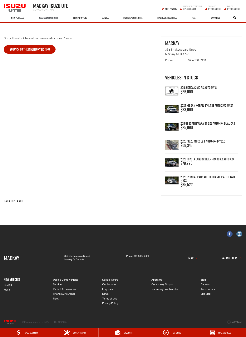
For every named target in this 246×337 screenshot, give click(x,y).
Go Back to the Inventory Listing (30, 49)
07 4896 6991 (192, 8)
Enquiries (215, 18)
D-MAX (8, 285)
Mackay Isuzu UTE (50, 7)
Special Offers (80, 18)
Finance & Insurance (167, 18)
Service (105, 18)
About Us (156, 280)
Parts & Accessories (133, 18)
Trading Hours (229, 258)
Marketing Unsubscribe (164, 289)
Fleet (194, 18)
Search (234, 17)
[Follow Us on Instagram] (239, 234)
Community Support (163, 285)
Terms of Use (109, 299)
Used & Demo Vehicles (48, 18)
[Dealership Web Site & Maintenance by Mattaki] (234, 322)
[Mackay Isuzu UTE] (15, 6)
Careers (205, 285)
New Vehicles (17, 18)
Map (191, 258)
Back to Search (13, 201)
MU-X (7, 290)
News (105, 294)
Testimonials (208, 289)
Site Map (206, 294)
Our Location (171, 9)
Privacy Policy (110, 303)
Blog (203, 280)
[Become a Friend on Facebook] (230, 234)
